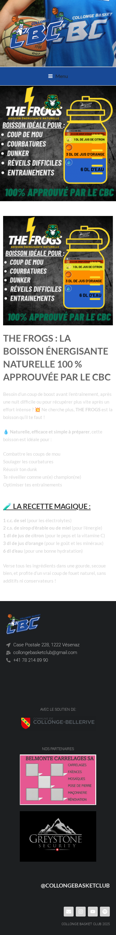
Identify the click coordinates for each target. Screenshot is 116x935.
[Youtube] (93, 912)
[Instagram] (81, 912)
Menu (61, 76)
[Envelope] (69, 912)
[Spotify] (105, 912)
